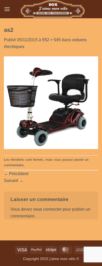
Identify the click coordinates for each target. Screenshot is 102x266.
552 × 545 (51, 40)
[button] (7, 9)
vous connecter (47, 209)
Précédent (16, 174)
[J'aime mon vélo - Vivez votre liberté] (52, 9)
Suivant (13, 180)
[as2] (51, 102)
